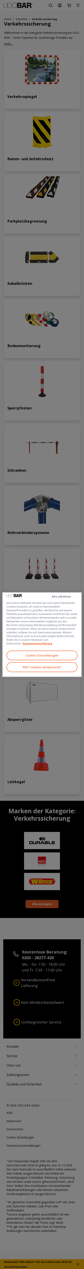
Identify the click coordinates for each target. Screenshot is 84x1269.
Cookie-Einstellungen (42, 655)
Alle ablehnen (61, 596)
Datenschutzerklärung (37, 643)
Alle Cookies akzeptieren (42, 667)
